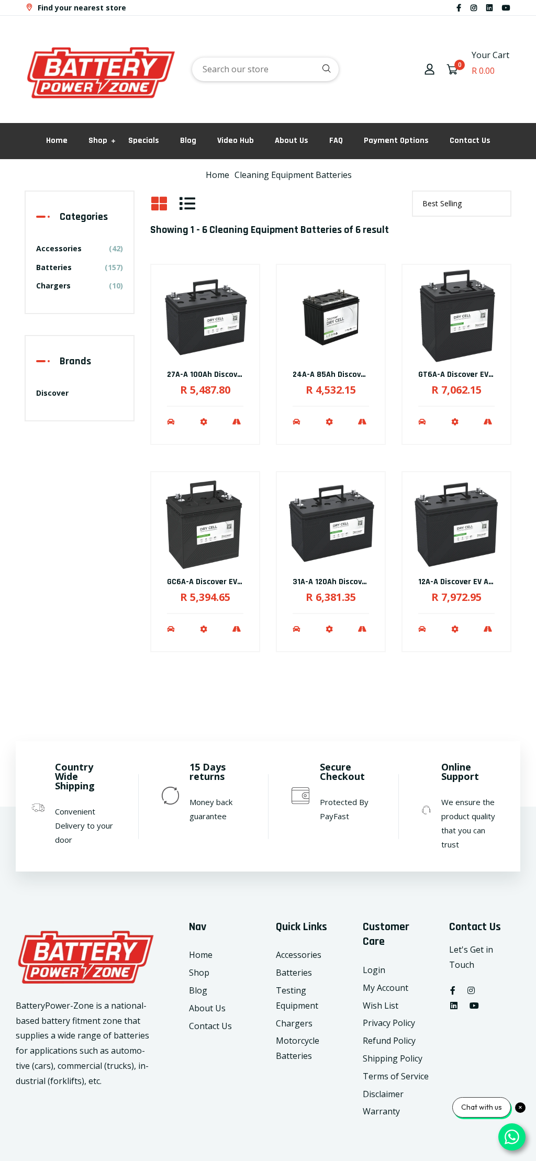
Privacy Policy (389, 1023)
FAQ (336, 140)
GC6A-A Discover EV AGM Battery (226, 581)
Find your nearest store (81, 8)
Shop (97, 140)
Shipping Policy (392, 1058)
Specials (143, 140)
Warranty (381, 1111)
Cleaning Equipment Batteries (293, 175)
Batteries (79, 267)
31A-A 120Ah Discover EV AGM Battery (361, 581)
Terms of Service (396, 1076)
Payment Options (396, 140)
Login (374, 970)
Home (57, 140)
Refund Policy (389, 1040)
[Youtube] (506, 8)
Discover (52, 393)
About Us (291, 140)
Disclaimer (383, 1094)
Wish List (380, 1005)
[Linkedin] (489, 8)
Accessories (79, 248)
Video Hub (235, 140)
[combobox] (265, 69)
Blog (188, 140)
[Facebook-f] (458, 8)
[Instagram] (474, 8)
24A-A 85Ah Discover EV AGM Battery (360, 374)
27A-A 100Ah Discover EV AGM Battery (235, 374)
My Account (385, 987)
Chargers (79, 286)
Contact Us (470, 140)
